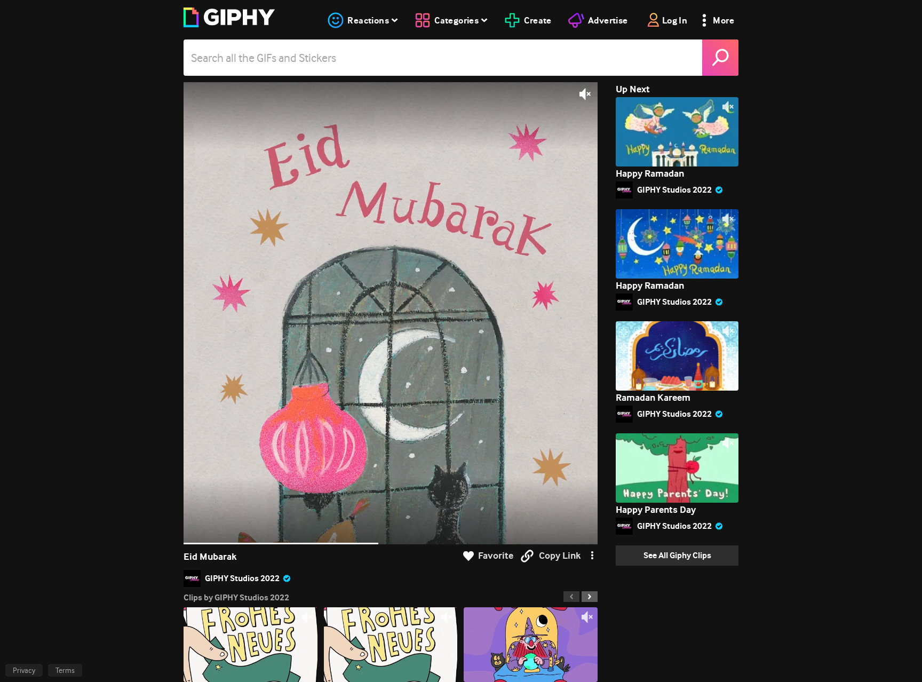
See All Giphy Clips (677, 555)
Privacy (24, 670)
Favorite (495, 555)
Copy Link (560, 555)
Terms (65, 670)
